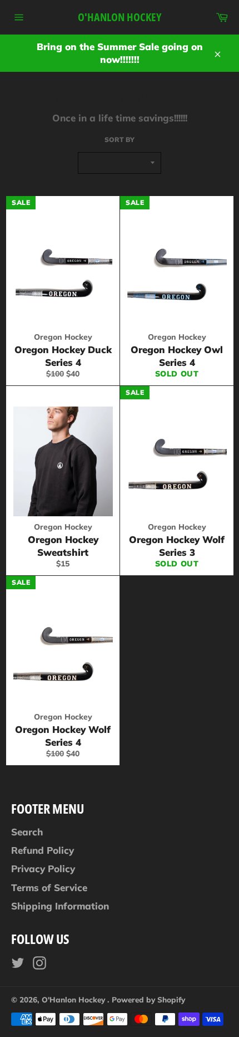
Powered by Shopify (148, 999)
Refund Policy (42, 850)
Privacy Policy (43, 868)
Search (27, 832)
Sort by (119, 139)
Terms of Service (49, 887)
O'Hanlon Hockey (119, 17)
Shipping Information (60, 906)
